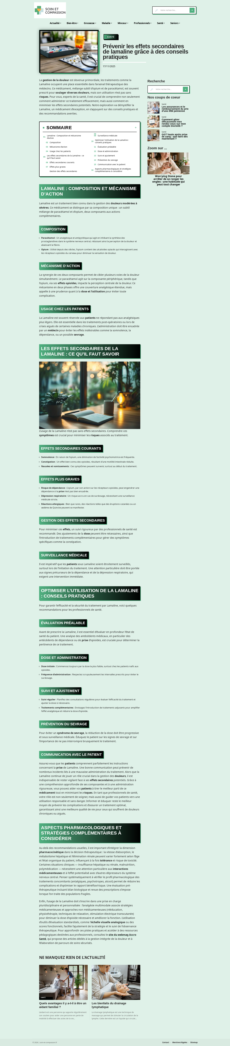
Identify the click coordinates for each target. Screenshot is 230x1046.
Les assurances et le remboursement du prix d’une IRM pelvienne (175, 108)
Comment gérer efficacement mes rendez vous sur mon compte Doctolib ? (174, 122)
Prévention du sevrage (108, 160)
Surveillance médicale (107, 135)
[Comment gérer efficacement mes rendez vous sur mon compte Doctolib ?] (153, 121)
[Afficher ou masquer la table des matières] (104, 127)
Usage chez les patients (60, 151)
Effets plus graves (58, 167)
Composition (55, 142)
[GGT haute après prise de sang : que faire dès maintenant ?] (153, 135)
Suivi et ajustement (106, 155)
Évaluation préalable (107, 147)
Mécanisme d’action (58, 147)
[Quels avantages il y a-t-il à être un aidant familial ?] (63, 982)
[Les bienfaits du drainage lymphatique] (116, 982)
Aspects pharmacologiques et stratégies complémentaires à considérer (113, 170)
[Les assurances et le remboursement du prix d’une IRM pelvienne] (153, 108)
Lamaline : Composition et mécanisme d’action (64, 136)
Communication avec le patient (111, 164)
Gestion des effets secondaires (63, 171)
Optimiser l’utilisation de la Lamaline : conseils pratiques (112, 141)
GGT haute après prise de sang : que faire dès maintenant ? (175, 136)
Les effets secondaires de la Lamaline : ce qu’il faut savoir (65, 156)
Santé (110, 37)
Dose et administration (108, 151)
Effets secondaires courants (62, 162)
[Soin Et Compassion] (50, 10)
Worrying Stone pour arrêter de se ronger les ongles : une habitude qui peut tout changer (168, 180)
